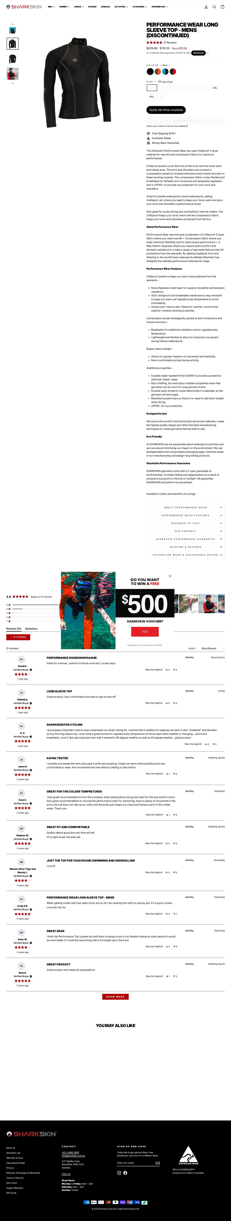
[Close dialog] (170, 576)
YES (145, 632)
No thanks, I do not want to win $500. (144, 645)
